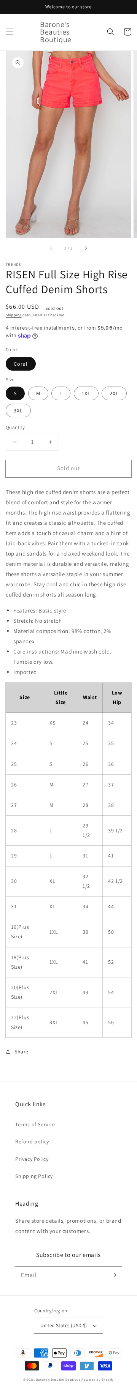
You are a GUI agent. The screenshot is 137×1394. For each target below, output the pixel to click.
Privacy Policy (31, 1159)
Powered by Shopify (97, 1379)
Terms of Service (35, 1124)
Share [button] (21, 1051)
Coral (21, 363)
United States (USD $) (63, 1325)
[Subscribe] (113, 1275)
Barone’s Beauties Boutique (59, 1379)
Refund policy (32, 1141)
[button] (9, 32)
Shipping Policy (34, 1176)
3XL (18, 410)
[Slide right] (85, 248)
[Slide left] (51, 248)
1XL (86, 393)
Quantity (15, 427)
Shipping (14, 315)
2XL (114, 393)
